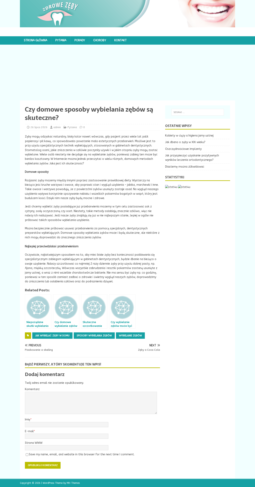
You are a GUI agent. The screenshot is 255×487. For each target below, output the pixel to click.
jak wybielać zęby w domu (52, 335)
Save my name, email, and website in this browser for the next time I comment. (81, 454)
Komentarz (32, 389)
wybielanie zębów (130, 335)
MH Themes (73, 483)
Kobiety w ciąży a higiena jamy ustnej (189, 135)
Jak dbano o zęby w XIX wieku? (185, 142)
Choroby (99, 40)
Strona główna (35, 40)
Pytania (60, 40)
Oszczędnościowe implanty (183, 149)
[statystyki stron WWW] (171, 187)
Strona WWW (33, 443)
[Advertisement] (127, 72)
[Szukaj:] (197, 112)
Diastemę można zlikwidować (184, 166)
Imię (27, 419)
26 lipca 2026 (38, 127)
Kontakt (120, 40)
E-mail (29, 431)
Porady (80, 40)
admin (57, 127)
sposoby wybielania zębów (94, 335)
